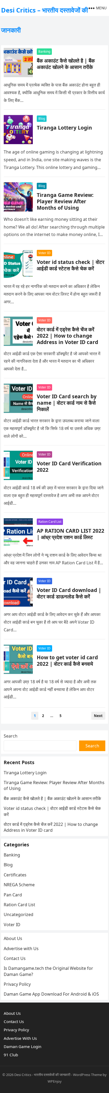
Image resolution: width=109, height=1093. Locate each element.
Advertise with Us (21, 948)
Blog (41, 118)
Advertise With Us (20, 1038)
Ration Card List (49, 521)
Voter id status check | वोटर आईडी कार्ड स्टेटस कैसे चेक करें (70, 265)
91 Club (11, 1054)
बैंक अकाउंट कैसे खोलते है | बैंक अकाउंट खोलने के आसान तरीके (66, 64)
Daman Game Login (22, 1046)
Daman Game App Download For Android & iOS (51, 994)
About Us (13, 938)
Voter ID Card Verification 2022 (69, 466)
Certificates (15, 875)
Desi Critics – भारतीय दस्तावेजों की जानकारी (44, 20)
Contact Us (15, 958)
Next (98, 715)
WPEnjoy (55, 1081)
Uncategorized (18, 914)
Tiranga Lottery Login (64, 127)
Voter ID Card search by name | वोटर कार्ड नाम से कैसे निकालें (67, 403)
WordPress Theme (87, 1074)
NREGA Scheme (19, 885)
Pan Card (13, 895)
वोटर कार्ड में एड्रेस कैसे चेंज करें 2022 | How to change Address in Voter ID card (67, 336)
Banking (44, 51)
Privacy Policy (17, 984)
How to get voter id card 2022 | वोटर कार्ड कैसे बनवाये (67, 660)
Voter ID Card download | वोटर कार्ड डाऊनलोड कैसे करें (69, 593)
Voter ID (44, 253)
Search (10, 736)
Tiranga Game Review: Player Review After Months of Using (65, 201)
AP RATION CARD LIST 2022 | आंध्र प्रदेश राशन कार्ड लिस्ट (70, 534)
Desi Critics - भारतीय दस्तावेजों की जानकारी (42, 1074)
